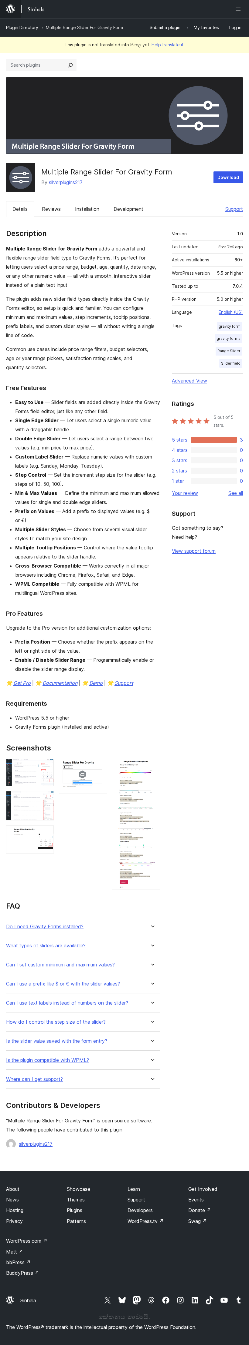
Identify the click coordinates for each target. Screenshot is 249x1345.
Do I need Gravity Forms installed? (45, 926)
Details (20, 209)
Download (228, 177)
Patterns (76, 1221)
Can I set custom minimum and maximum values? (60, 965)
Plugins (74, 1210)
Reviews (51, 209)
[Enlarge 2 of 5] (46, 799)
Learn (134, 1189)
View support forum (194, 551)
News (12, 1200)
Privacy (14, 1221)
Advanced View (189, 381)
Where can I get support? (34, 1079)
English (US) (231, 312)
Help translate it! (168, 44)
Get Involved (202, 1189)
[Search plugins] (70, 65)
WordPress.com (26, 1241)
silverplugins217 (66, 182)
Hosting (14, 1210)
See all (235, 493)
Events (196, 1200)
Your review (185, 493)
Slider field (230, 363)
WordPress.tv (146, 1221)
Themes (76, 1200)
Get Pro (22, 683)
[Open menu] (239, 9)
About (12, 1189)
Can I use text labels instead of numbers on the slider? (67, 1003)
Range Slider (228, 351)
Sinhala (28, 1300)
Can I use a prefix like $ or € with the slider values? (63, 984)
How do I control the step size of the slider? (56, 1022)
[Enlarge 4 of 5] (99, 767)
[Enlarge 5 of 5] (152, 767)
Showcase (78, 1189)
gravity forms (228, 338)
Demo (96, 683)
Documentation (60, 683)
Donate (199, 1210)
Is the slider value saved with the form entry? (56, 1041)
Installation (87, 209)
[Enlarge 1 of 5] (46, 767)
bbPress (18, 1262)
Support (234, 209)
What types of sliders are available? (46, 946)
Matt (14, 1252)
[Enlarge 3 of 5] (46, 833)
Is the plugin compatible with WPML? (47, 1060)
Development (128, 209)
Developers (140, 1210)
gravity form (229, 326)
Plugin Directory (22, 27)
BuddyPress (22, 1273)
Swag (197, 1221)
